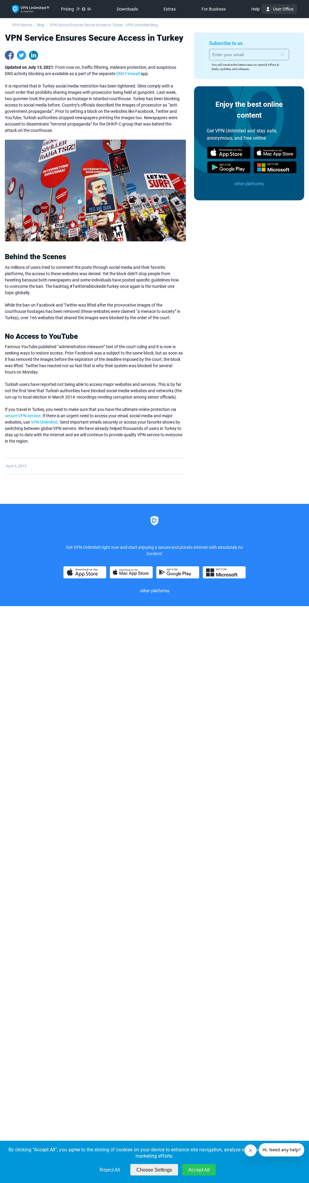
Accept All (199, 1169)
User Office (283, 9)
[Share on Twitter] (21, 55)
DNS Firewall (128, 73)
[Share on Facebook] (9, 55)
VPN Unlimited (44, 422)
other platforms (249, 183)
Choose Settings (154, 1169)
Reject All (110, 1169)
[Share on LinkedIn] (33, 55)
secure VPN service (22, 415)
